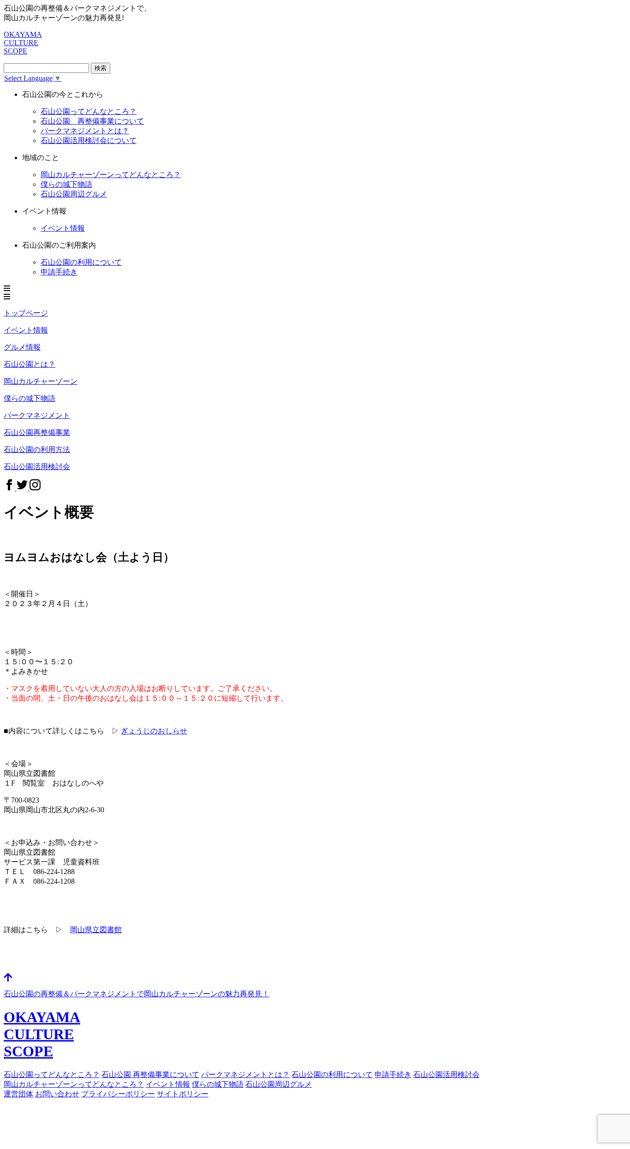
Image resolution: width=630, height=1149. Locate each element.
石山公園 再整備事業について (92, 121)
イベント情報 (168, 1084)
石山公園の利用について (81, 262)
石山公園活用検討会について (89, 140)
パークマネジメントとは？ (245, 1074)
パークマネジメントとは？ (85, 131)
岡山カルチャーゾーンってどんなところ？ (74, 1084)
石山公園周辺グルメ (278, 1084)
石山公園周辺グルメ (74, 194)
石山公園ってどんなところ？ (89, 111)
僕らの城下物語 (66, 184)
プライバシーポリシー (118, 1094)
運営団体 (18, 1094)
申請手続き (59, 272)
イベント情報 (63, 228)
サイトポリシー (182, 1094)
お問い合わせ (57, 1094)
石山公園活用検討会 (446, 1074)
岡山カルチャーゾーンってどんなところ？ (111, 175)
